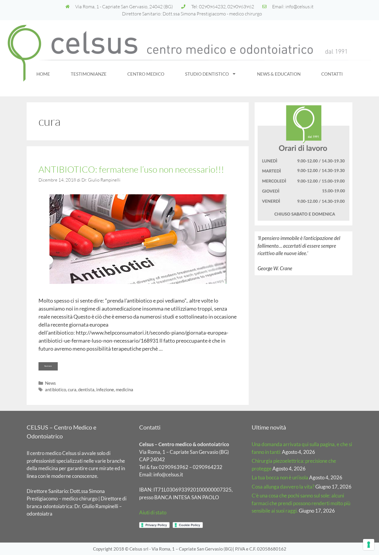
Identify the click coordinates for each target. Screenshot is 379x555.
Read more (51, 364)
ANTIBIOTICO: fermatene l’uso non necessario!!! (131, 169)
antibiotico (55, 389)
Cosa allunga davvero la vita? (283, 487)
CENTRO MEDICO (145, 74)
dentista (86, 389)
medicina (124, 389)
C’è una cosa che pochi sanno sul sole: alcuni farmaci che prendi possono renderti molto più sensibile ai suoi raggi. (301, 503)
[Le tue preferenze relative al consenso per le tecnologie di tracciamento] (368, 544)
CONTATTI (332, 74)
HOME (43, 74)
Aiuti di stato (152, 512)
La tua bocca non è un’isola (280, 477)
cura (72, 389)
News (50, 383)
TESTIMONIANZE (89, 74)
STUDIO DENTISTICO (207, 74)
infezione (105, 389)
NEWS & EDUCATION (279, 74)
